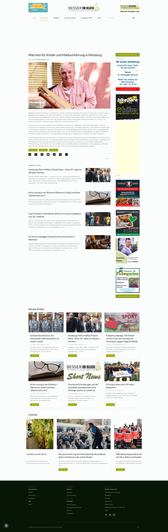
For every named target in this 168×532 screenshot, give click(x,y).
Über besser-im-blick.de (112, 492)
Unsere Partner (71, 495)
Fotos (99, 18)
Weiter (107, 158)
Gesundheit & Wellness (74, 507)
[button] (133, 18)
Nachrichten (32, 489)
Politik (30, 492)
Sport (30, 504)
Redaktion (108, 495)
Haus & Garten (71, 504)
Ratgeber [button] (56, 18)
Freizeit (32, 150)
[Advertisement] (83, 34)
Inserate (69, 492)
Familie (52, 150)
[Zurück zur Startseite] (84, 7)
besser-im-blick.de (111, 489)
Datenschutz (109, 504)
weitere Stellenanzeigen (126, 89)
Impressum (108, 501)
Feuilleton (31, 498)
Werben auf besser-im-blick (126, 55)
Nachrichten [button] (44, 18)
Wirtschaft (31, 495)
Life (48, 60)
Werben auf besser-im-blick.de (115, 507)
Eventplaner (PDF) (86, 18)
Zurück (32, 158)
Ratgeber (70, 501)
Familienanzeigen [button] (70, 18)
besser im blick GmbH (56, 527)
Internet (69, 510)
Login (106, 510)
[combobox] (116, 18)
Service (69, 489)
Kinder (42, 150)
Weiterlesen (35, 469)
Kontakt (107, 498)
